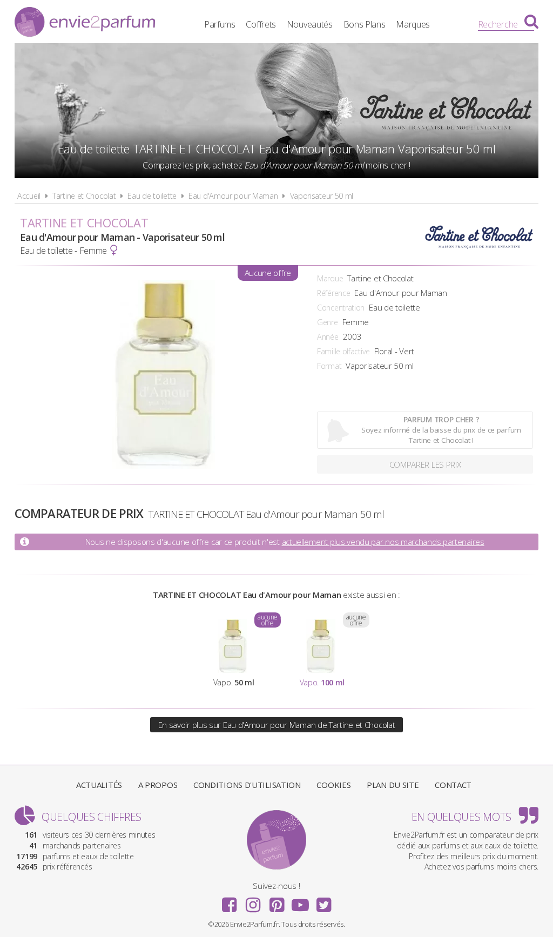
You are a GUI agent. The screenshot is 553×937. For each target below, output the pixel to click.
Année (328, 337)
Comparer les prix (425, 464)
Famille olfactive (343, 351)
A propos (158, 784)
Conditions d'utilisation (247, 784)
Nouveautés (310, 24)
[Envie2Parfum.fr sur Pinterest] (276, 901)
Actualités (99, 784)
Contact (453, 784)
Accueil (29, 196)
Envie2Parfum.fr (85, 23)
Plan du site (393, 784)
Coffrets (261, 24)
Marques (413, 24)
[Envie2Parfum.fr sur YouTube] (300, 901)
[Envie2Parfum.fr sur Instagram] (252, 901)
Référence (333, 293)
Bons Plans (364, 24)
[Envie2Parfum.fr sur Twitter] (323, 901)
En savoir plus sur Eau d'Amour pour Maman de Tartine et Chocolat (276, 724)
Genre (327, 322)
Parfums (219, 24)
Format (329, 366)
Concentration (341, 307)
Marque (330, 278)
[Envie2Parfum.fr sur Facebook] (229, 901)
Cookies (333, 784)
